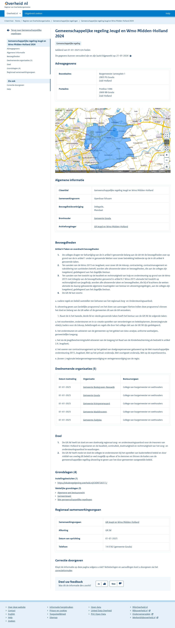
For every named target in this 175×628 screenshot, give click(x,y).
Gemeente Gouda (102, 218)
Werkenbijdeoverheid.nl (143, 617)
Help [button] (168, 13)
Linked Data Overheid (101, 610)
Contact (11, 610)
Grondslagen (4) (14, 68)
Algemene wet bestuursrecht (71, 492)
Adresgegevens (13, 48)
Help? (130, 56)
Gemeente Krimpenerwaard (96, 403)
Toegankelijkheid (58, 614)
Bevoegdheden (13, 56)
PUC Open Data (98, 614)
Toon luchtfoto (166, 142)
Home (17, 21)
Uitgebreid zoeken (33, 13)
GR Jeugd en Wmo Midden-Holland (111, 226)
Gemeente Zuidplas (92, 419)
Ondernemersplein (141, 614)
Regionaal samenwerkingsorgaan (21, 72)
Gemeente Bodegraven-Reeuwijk (99, 387)
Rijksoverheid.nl (140, 610)
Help (9, 89)
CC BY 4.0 (162, 171)
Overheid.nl (12, 14)
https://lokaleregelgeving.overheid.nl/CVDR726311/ (82, 482)
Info (130, 171)
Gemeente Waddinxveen (95, 411)
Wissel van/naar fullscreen (166, 135)
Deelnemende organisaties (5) (19, 60)
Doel (9, 64)
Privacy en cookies (58, 610)
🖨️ (166, 166)
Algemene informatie (16, 52)
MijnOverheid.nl (140, 607)
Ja (99, 583)
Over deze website (16, 607)
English (11, 614)
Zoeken (11, 621)
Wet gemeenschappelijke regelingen (75, 499)
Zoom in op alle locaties (166, 148)
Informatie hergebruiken (61, 607)
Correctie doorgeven (15, 85)
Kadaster (154, 171)
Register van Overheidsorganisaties (36, 21)
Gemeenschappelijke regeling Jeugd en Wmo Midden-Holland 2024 (27, 43)
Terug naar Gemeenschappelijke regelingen (26, 32)
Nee (113, 583)
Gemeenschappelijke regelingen (65, 21)
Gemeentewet (64, 496)
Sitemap (54, 617)
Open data (96, 607)
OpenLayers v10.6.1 (144, 171)
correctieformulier (63, 570)
